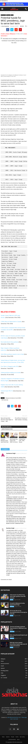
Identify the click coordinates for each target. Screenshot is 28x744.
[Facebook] (10, 729)
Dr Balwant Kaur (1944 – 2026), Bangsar (22, 441)
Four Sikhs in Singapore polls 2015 (9, 366)
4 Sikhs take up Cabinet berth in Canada (11, 321)
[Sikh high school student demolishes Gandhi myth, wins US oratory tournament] (5, 644)
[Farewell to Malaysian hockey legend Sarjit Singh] (5, 435)
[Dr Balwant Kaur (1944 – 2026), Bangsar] (23, 435)
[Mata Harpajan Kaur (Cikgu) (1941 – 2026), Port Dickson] (14, 435)
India (2, 673)
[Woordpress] (14, 729)
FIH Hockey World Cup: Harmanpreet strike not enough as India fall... (18, 612)
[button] (26, 9)
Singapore (3, 675)
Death (2, 666)
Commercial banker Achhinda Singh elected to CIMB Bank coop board (18, 628)
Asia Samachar (5, 26)
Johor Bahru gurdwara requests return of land (12, 354)
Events (11, 647)
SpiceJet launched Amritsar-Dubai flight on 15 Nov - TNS (7, 419)
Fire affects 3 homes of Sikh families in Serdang (21, 418)
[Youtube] (17, 729)
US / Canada (4, 677)
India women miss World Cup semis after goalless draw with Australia (17, 596)
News (12, 15)
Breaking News (4, 670)
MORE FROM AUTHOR (7, 429)
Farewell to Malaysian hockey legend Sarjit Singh (4, 441)
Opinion (3, 668)
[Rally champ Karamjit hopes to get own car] (5, 637)
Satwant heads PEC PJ (7, 391)
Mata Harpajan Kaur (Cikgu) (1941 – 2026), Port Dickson (14, 441)
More (18, 739)
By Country (3, 15)
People (12, 736)
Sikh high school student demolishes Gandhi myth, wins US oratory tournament (18, 644)
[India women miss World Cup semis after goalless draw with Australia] (5, 597)
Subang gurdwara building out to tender (10, 372)
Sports (11, 599)
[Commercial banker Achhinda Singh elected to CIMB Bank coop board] (5, 628)
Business (12, 631)
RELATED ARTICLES (6, 427)
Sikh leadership (4, 399)
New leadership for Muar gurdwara (9, 342)
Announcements (13, 437)
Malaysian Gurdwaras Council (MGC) (13, 398)
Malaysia (8, 15)
